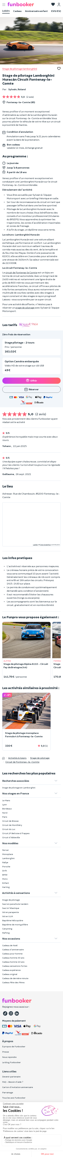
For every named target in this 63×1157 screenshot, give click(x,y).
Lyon (4, 804)
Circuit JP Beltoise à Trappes (16, 833)
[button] (53, 4)
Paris (4, 817)
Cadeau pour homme (12, 953)
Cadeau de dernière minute (15, 978)
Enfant (5, 883)
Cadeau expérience (11, 970)
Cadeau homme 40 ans (13, 962)
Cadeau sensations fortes (14, 966)
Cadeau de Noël (10, 945)
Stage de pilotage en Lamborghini (18, 787)
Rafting (6, 932)
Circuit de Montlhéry (12, 825)
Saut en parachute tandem (15, 904)
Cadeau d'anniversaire (13, 949)
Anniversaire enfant (36, 11)
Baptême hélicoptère (12, 920)
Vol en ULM (7, 916)
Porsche (6, 866)
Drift (4, 870)
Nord (4, 812)
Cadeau (17, 11)
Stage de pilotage (11, 900)
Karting (6, 887)
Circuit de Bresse (10, 821)
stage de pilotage (25, 307)
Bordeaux (7, 808)
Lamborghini (8, 858)
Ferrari (5, 850)
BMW (4, 874)
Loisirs (6, 10)
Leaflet (35, 545)
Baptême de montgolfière (15, 924)
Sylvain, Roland (17, 89)
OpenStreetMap (45, 545)
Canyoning (7, 928)
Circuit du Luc (8, 829)
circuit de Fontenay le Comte (21, 272)
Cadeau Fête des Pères (13, 982)
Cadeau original (9, 974)
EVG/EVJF (57, 11)
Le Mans (6, 800)
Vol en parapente (10, 912)
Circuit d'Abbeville (11, 837)
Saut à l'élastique (10, 908)
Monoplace (7, 854)
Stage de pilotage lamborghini (19, 68)
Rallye (5, 862)
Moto (5, 879)
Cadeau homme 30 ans (13, 957)
